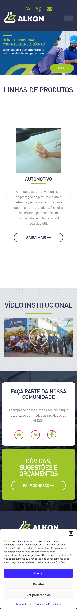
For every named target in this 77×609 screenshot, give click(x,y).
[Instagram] (18, 434)
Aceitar (38, 573)
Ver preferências (38, 595)
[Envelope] (49, 9)
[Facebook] (51, 434)
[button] (71, 533)
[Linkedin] (35, 434)
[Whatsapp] (28, 9)
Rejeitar (38, 584)
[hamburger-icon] (68, 18)
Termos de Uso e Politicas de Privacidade (38, 604)
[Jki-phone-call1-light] (38, 9)
